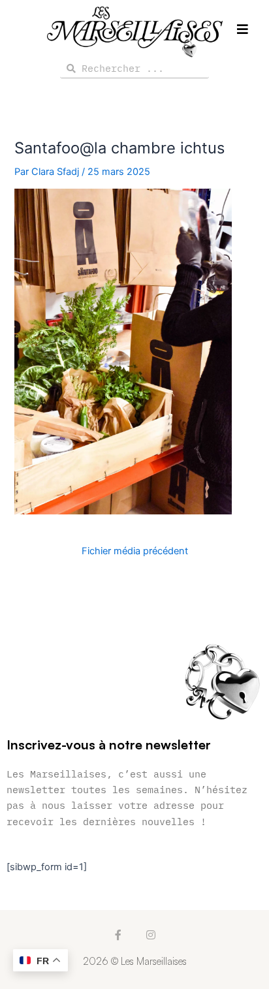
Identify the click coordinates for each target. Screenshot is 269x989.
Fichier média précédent (135, 551)
